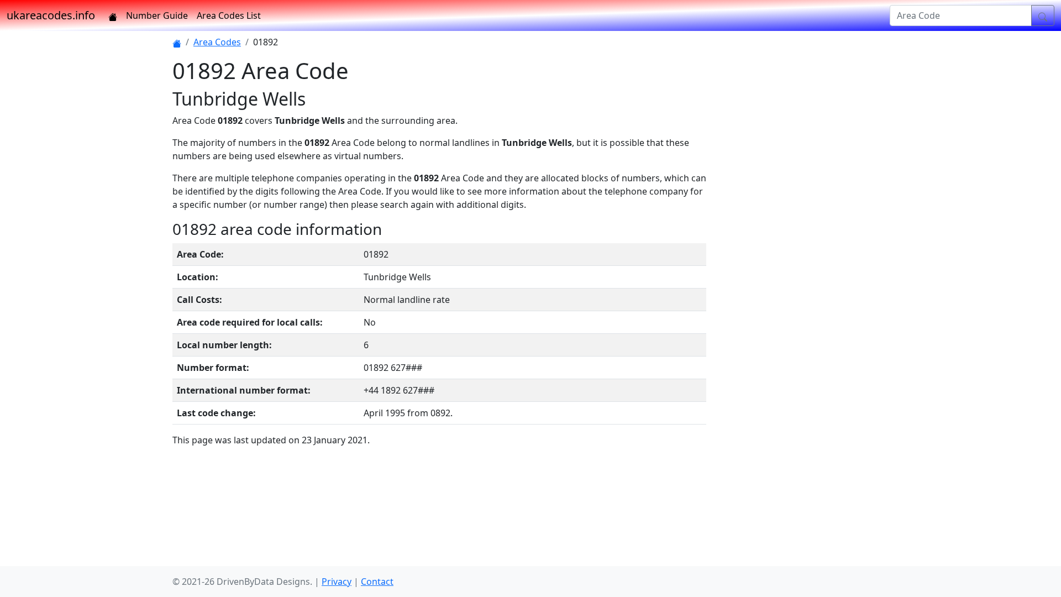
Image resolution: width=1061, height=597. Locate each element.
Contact (377, 581)
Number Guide (157, 15)
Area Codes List (229, 15)
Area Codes (217, 42)
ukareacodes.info (51, 15)
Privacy (336, 581)
